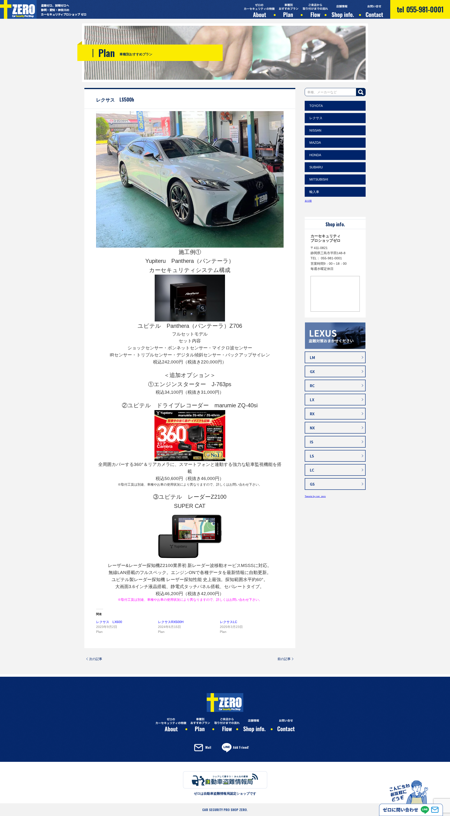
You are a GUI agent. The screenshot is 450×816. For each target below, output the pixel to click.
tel (420, 9)
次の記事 (95, 659)
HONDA (315, 155)
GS (312, 484)
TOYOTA (316, 106)
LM (312, 357)
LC (312, 470)
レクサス (315, 118)
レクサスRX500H (171, 622)
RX (312, 413)
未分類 (308, 201)
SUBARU (316, 167)
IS (311, 442)
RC (312, 385)
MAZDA (315, 142)
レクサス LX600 (109, 622)
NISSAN (315, 130)
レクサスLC (228, 622)
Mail (208, 747)
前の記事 (284, 659)
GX (312, 371)
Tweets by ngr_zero (315, 496)
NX (312, 428)
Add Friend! (241, 747)
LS (312, 456)
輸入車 (314, 192)
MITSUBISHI (318, 179)
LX (312, 399)
